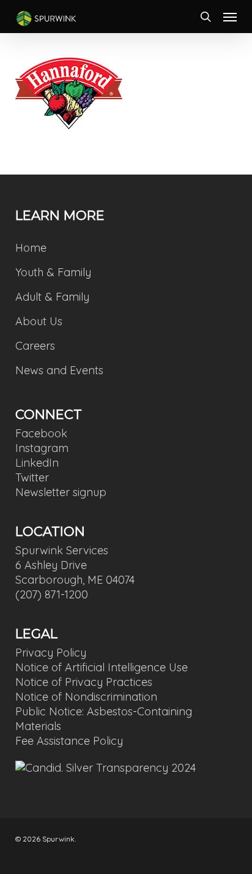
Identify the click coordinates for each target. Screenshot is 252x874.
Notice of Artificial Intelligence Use (101, 667)
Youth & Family (53, 272)
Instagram (42, 448)
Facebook (41, 433)
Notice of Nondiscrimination (86, 697)
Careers (35, 346)
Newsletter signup (60, 492)
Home (30, 248)
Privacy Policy (50, 653)
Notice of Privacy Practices (83, 682)
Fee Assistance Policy (69, 741)
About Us (38, 321)
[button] (230, 16)
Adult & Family (52, 297)
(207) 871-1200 (51, 594)
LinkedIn (37, 463)
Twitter (32, 477)
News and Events (59, 370)
